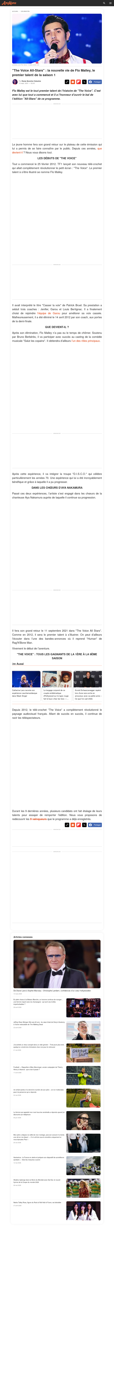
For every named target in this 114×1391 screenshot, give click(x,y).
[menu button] (110, 3)
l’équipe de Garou (48, 313)
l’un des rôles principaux (86, 341)
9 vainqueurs (38, 819)
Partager (97, 82)
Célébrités (25, 11)
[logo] (9, 3)
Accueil (15, 11)
